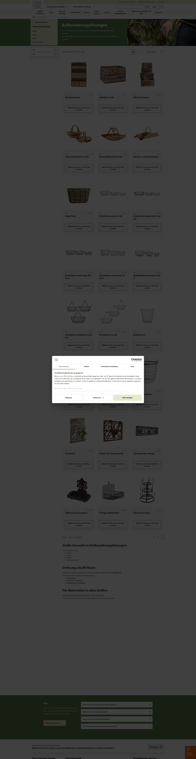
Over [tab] (132, 366)
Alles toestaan (127, 398)
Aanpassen (97, 398)
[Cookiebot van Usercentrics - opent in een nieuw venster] (133, 359)
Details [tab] (86, 366)
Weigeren (68, 398)
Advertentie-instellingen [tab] (109, 366)
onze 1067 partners (66, 376)
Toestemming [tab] (63, 366)
